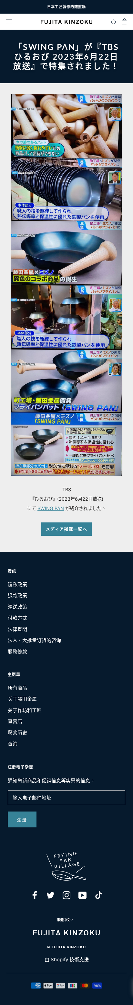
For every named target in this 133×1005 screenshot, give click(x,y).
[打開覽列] (9, 21)
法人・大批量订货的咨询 (34, 640)
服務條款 (17, 652)
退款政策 (17, 595)
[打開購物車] (124, 21)
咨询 (12, 744)
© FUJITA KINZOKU (66, 947)
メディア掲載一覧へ (66, 529)
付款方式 (17, 618)
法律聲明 (17, 629)
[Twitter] (50, 895)
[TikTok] (99, 895)
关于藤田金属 (22, 699)
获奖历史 (17, 733)
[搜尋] (114, 21)
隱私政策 (17, 584)
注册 (22, 819)
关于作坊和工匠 (25, 710)
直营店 (15, 721)
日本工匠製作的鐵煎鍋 (66, 7)
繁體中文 (63, 920)
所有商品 (17, 688)
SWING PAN (50, 508)
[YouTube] (82, 895)
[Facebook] (35, 895)
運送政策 (17, 607)
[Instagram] (67, 895)
